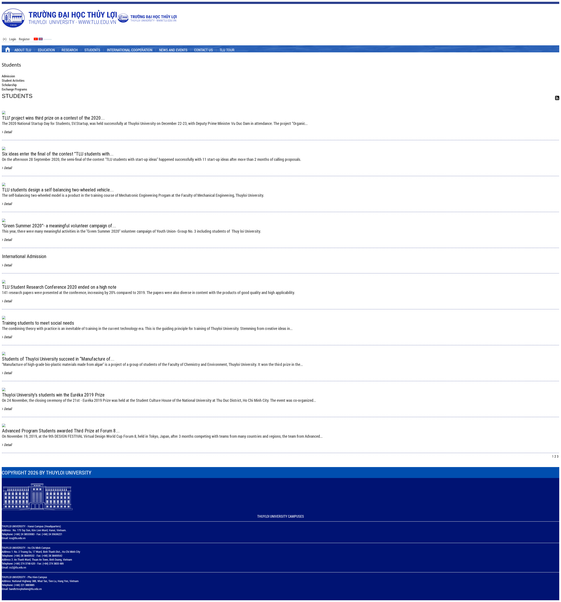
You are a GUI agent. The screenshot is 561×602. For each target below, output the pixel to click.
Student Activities (13, 80)
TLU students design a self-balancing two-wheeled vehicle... (58, 190)
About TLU (22, 49)
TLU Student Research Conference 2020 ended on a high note (59, 287)
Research (70, 49)
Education (46, 49)
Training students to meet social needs (38, 323)
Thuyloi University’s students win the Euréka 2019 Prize (53, 395)
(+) (4, 39)
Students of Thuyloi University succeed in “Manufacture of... (58, 359)
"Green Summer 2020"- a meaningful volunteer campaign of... (59, 225)
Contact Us (203, 49)
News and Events (173, 49)
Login (12, 39)
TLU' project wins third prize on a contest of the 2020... (53, 118)
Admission (8, 76)
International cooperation (129, 49)
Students (92, 49)
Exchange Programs (14, 89)
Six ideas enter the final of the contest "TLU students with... (58, 154)
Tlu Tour (227, 49)
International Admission (24, 256)
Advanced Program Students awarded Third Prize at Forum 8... (61, 431)
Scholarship (9, 85)
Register (24, 39)
